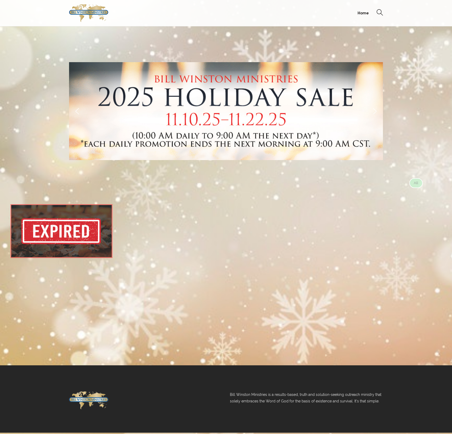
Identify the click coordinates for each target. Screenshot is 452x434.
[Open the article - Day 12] (61, 231)
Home (363, 13)
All (416, 183)
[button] (77, 111)
